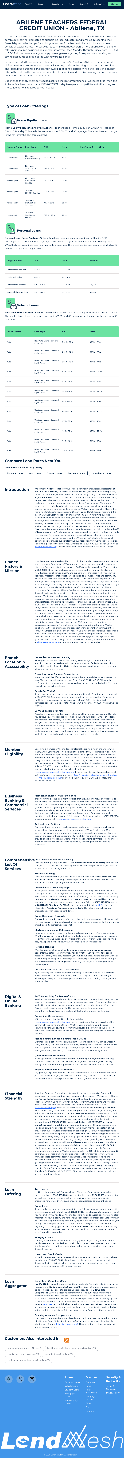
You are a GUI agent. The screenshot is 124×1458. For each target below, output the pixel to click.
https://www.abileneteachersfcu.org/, (52, 1022)
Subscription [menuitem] (99, 4)
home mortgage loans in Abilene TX (24, 1348)
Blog (88, 1407)
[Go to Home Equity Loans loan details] (11, 118)
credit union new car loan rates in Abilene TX (28, 1360)
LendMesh (48, 1304)
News (88, 1386)
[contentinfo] (62, 62)
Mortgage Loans (76, 473)
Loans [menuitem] (40, 4)
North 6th (99, 905)
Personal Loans (15, 473)
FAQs (88, 1403)
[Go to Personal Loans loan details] (11, 228)
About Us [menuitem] (28, 4)
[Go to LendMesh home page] (12, 4)
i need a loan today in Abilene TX (23, 1354)
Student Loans (54, 473)
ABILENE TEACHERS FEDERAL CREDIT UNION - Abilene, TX (62, 25)
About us (90, 1382)
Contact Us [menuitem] (84, 4)
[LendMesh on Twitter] (20, 1379)
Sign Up (114, 4)
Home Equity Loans (101, 473)
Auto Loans (35, 473)
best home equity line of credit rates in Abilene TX (71, 1348)
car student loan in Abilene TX (58, 1354)
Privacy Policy (113, 1393)
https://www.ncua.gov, (45, 1108)
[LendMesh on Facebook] (9, 1379)
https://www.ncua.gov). (67, 1324)
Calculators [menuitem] (56, 4)
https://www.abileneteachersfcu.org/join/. (54, 772)
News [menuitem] (71, 4)
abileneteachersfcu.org (46, 547)
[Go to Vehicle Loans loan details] (11, 303)
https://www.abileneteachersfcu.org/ (73, 819)
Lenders (89, 1411)
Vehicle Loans (71, 1386)
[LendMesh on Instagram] (32, 1379)
